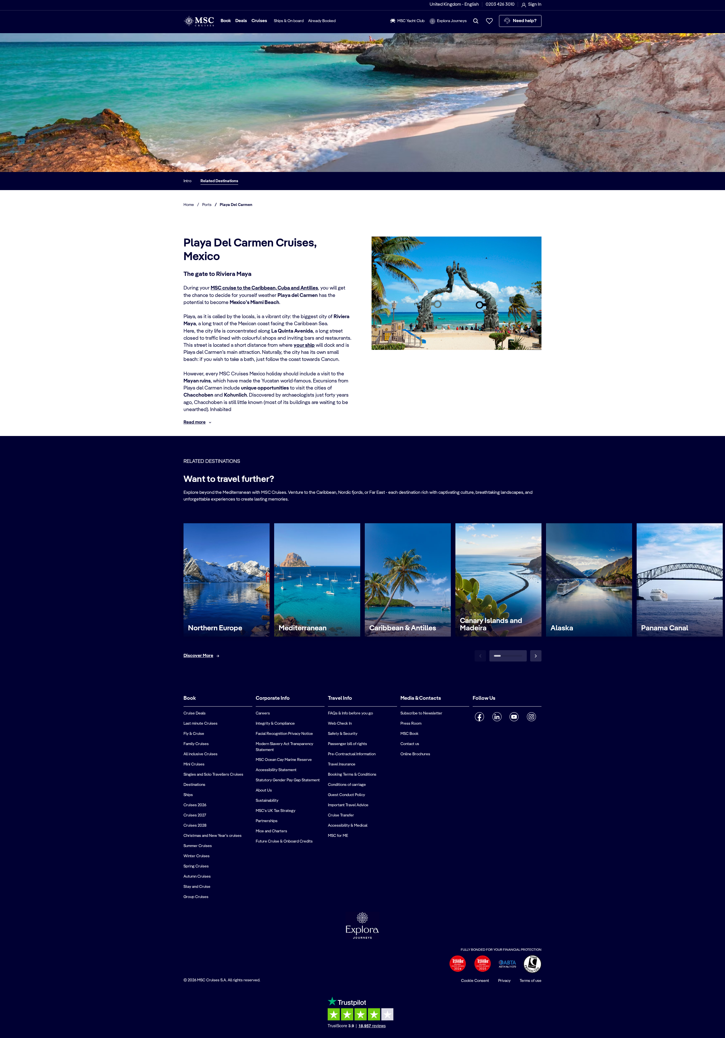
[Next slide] (535, 655)
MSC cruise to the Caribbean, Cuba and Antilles (264, 288)
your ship (304, 345)
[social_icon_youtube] (514, 717)
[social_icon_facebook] (480, 717)
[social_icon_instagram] (531, 717)
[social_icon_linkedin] (497, 717)
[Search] (475, 20)
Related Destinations (219, 181)
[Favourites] (489, 20)
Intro (187, 181)
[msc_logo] (199, 21)
